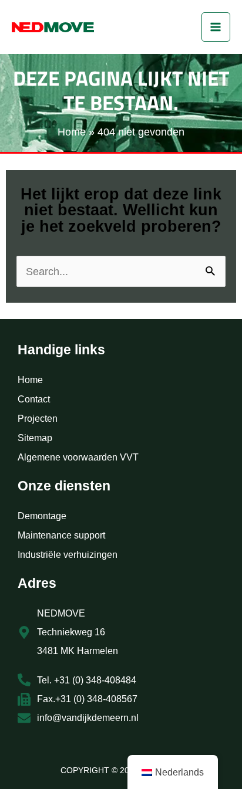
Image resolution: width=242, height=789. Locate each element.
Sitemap (35, 438)
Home (30, 380)
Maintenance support (61, 535)
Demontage (42, 516)
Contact (34, 399)
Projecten (38, 419)
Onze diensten (64, 485)
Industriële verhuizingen (67, 555)
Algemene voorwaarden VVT (78, 457)
